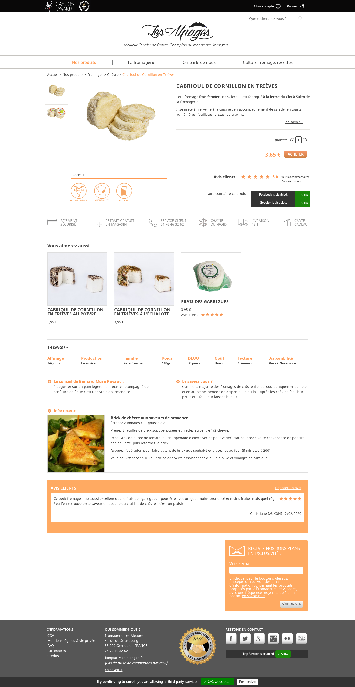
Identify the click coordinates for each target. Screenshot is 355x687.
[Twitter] (245, 638)
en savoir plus (253, 596)
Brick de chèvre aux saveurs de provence (149, 418)
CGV (50, 635)
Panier (292, 6)
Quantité (280, 140)
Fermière (92, 360)
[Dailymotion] (301, 638)
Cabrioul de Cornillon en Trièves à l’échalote (142, 312)
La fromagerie (141, 62)
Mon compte (264, 6)
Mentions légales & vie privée (71, 640)
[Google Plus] (259, 638)
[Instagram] (273, 638)
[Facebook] (231, 638)
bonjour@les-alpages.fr (124, 657)
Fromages (95, 74)
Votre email (240, 564)
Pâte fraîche (133, 360)
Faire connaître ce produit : (228, 193)
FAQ (50, 645)
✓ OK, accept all (218, 682)
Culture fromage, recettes (268, 62)
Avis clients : (226, 176)
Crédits (53, 655)
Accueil (53, 74)
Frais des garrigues (205, 302)
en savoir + (294, 122)
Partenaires (56, 650)
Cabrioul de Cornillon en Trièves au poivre (75, 312)
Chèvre (113, 74)
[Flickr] (287, 638)
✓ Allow (303, 195)
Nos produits (84, 62)
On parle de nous (199, 62)
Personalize (247, 682)
